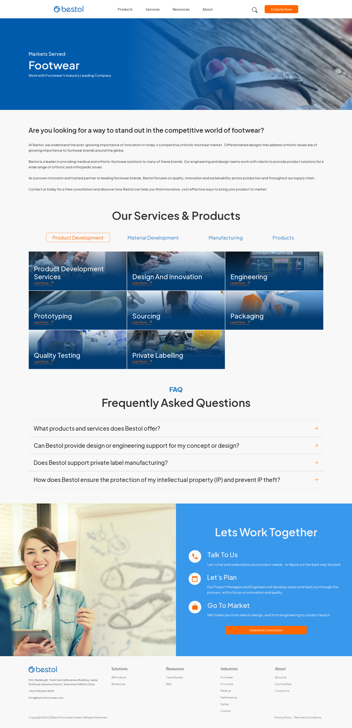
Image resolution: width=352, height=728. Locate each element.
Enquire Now (281, 9)
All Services (118, 684)
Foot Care (227, 684)
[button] (127, 9)
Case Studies (174, 677)
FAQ (168, 684)
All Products (118, 677)
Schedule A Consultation (266, 630)
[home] (69, 9)
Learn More (41, 283)
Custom (226, 711)
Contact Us (282, 690)
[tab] (78, 237)
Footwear (227, 677)
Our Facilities (283, 684)
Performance (229, 697)
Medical (226, 690)
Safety (225, 704)
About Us (281, 677)
